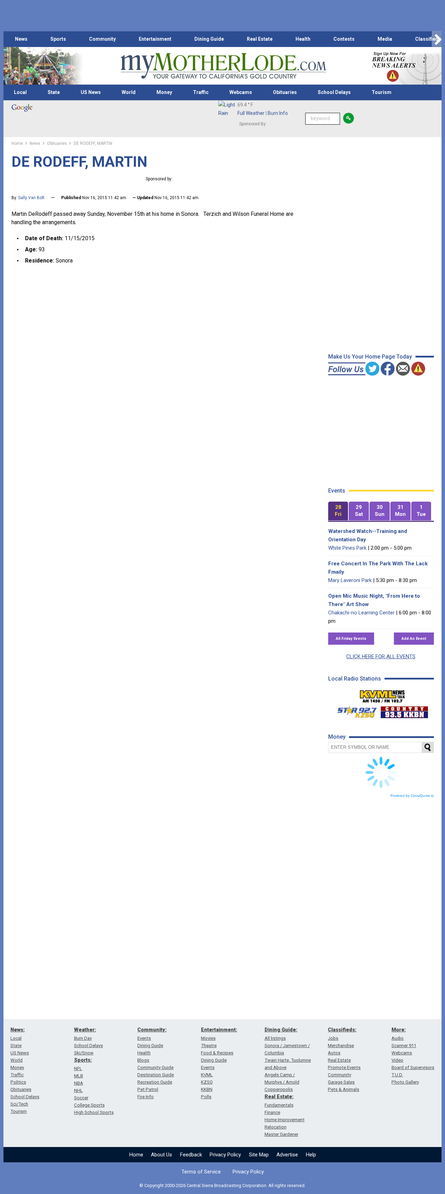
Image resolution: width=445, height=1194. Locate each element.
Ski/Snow (84, 1052)
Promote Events (344, 1067)
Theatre (209, 1045)
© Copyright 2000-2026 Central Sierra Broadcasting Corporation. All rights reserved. (222, 1185)
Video (397, 1060)
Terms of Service (201, 1172)
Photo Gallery (405, 1082)
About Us (161, 1155)
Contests (344, 39)
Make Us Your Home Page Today (370, 356)
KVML (207, 1074)
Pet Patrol (147, 1089)
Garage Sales (341, 1082)
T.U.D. (397, 1074)
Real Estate (260, 39)
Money (164, 92)
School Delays (334, 92)
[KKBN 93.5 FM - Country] (404, 710)
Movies (208, 1038)
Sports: (83, 1060)
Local (20, 92)
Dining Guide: (281, 1030)
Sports (58, 39)
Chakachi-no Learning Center (361, 613)
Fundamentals (279, 1105)
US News (91, 92)
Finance (272, 1112)
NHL (78, 1090)
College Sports (89, 1105)
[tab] (338, 511)
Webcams (240, 92)
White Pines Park (347, 548)
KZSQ (207, 1082)
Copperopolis (279, 1089)
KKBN (206, 1089)
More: (398, 1030)
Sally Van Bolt (31, 197)
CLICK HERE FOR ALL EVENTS (380, 656)
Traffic (201, 92)
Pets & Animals (343, 1089)
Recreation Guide (154, 1082)
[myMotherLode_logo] (223, 66)
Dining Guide (209, 39)
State (54, 92)
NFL (78, 1068)
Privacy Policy (225, 1155)
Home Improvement (285, 1119)
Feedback (191, 1155)
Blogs (143, 1060)
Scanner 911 (403, 1045)
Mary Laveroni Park (350, 580)
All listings (275, 1038)
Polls (206, 1096)
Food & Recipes (217, 1052)
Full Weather (251, 113)
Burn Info (278, 113)
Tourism (381, 92)
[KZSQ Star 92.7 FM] (354, 710)
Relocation (275, 1127)
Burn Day (83, 1038)
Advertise (287, 1155)
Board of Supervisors (412, 1067)
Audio (397, 1038)
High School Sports (94, 1112)
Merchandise (341, 1045)
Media (385, 39)
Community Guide (155, 1067)
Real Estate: (279, 1096)
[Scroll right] (437, 39)
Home (136, 1155)
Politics (18, 1082)
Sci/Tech (19, 1104)
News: (17, 1030)
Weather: (85, 1030)
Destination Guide (155, 1074)
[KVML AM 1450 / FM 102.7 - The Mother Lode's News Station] (382, 694)
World (129, 92)
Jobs (333, 1038)
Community (102, 39)
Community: (152, 1030)
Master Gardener (281, 1134)
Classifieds (428, 39)
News (21, 39)
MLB (78, 1075)
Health (303, 39)
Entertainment (155, 39)
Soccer (81, 1097)
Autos (334, 1052)
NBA (78, 1083)
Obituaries (285, 92)
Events (144, 1038)
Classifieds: (342, 1030)
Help (311, 1155)
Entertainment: (219, 1030)
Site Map (259, 1155)
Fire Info (145, 1096)
